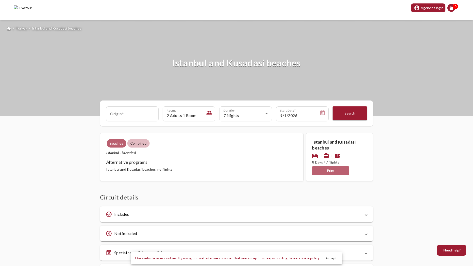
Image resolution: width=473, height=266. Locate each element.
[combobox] (132, 115)
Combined (138, 143)
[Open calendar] (322, 113)
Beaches (116, 143)
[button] (236, 214)
